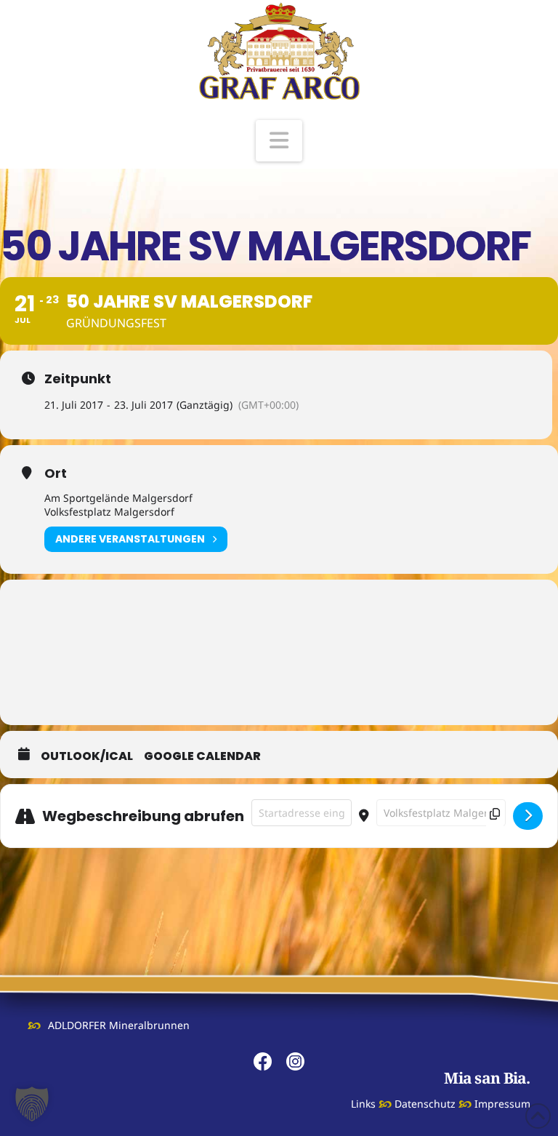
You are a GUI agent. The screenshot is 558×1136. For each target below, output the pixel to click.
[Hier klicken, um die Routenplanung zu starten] (528, 816)
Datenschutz (425, 1104)
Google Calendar (202, 756)
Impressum (502, 1104)
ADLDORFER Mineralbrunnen (118, 1025)
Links (363, 1104)
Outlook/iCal (87, 756)
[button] (279, 140)
